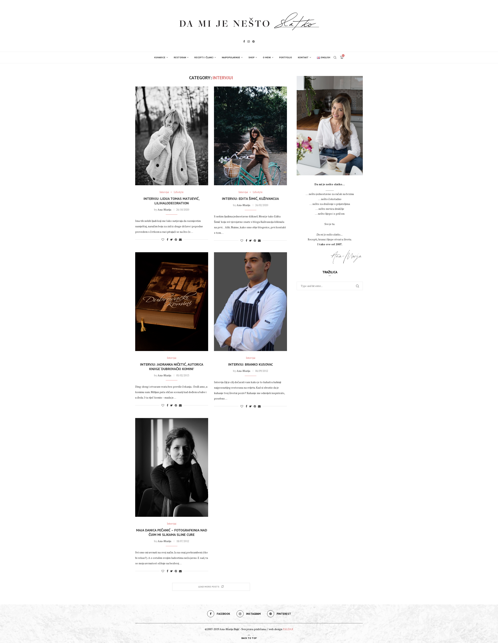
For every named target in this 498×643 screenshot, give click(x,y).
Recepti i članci (203, 57)
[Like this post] (162, 239)
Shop (251, 57)
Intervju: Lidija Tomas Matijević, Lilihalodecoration (172, 200)
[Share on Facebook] (167, 239)
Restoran (180, 57)
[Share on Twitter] (171, 239)
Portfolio (285, 57)
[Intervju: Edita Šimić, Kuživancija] (250, 135)
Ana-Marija (164, 209)
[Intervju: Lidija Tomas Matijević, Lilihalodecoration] (171, 135)
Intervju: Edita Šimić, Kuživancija (250, 198)
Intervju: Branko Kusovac (250, 364)
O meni (267, 57)
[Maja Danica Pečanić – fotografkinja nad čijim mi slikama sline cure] (171, 467)
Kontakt (303, 57)
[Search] (335, 57)
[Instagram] (248, 42)
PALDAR (288, 629)
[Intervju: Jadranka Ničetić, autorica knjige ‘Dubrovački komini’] (171, 301)
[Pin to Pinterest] (176, 239)
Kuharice (159, 57)
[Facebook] (244, 42)
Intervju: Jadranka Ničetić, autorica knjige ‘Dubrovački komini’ (171, 366)
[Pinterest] (253, 42)
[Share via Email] (180, 239)
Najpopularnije (231, 57)
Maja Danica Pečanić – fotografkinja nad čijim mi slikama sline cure (171, 532)
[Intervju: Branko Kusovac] (250, 301)
